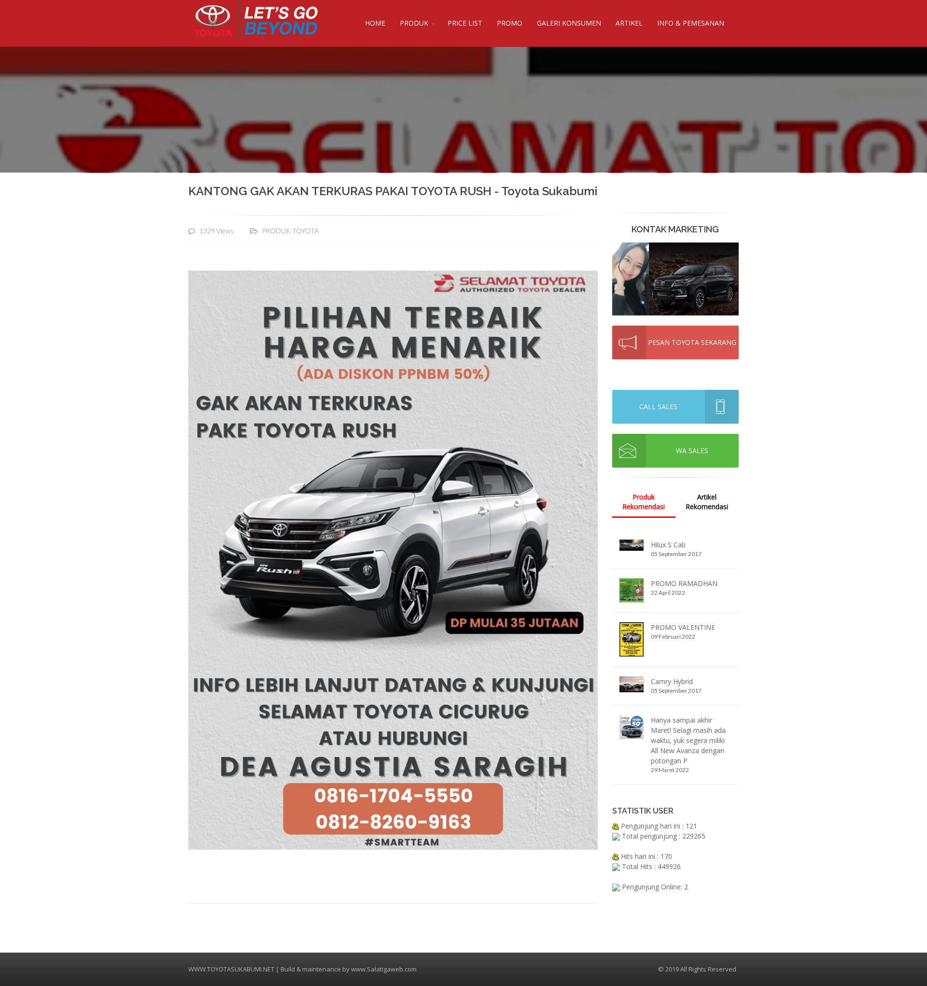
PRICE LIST (465, 23)
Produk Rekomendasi (643, 501)
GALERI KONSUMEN (569, 23)
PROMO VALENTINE (683, 627)
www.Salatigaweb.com (384, 969)
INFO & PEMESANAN (690, 23)
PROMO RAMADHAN (684, 583)
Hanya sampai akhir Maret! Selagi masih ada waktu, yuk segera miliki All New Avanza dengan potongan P (688, 740)
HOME (375, 23)
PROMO (509, 23)
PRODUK (414, 23)
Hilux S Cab (668, 544)
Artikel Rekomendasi (707, 501)
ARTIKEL (629, 23)
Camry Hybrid (672, 681)
